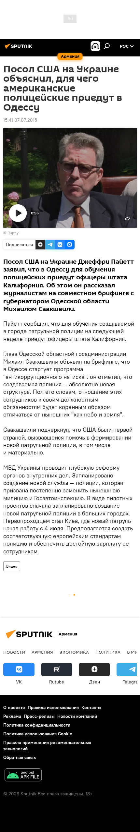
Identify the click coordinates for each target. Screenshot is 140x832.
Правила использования (53, 707)
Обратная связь (19, 757)
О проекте (14, 707)
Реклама (12, 716)
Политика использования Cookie (37, 734)
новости (14, 652)
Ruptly (13, 232)
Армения (42, 652)
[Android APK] (23, 775)
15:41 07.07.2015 (20, 120)
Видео (11, 566)
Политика (107, 652)
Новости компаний (77, 716)
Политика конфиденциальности (36, 725)
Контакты (91, 707)
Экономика (74, 652)
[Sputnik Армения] (19, 49)
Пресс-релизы (39, 716)
